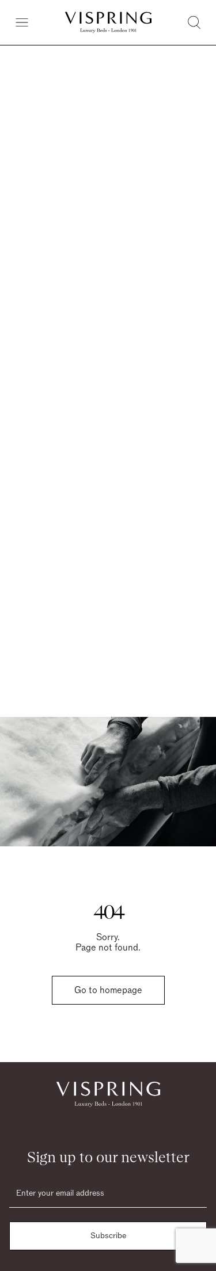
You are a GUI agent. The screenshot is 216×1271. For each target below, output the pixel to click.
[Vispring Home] (108, 22)
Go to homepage (108, 990)
